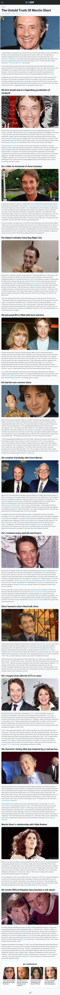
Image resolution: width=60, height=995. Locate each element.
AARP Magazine (12, 378)
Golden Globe (19, 580)
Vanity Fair (26, 132)
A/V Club (29, 956)
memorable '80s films (10, 505)
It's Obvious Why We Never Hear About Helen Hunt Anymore (50, 982)
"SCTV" (33, 713)
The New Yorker (44, 644)
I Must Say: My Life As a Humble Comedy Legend (43, 206)
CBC (9, 600)
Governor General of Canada (39, 592)
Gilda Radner (14, 142)
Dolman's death (9, 376)
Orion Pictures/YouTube (53, 923)
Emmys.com (40, 524)
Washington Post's (10, 146)
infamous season (36, 283)
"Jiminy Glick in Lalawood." (9, 800)
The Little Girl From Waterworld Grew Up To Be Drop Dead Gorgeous (22, 983)
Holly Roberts (6, 13)
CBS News (12, 516)
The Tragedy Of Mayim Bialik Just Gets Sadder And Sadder (9, 982)
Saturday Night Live (15, 63)
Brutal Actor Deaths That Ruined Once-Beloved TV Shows (36, 982)
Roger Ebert (23, 939)
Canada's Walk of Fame (35, 600)
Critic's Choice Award (49, 580)
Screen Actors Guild (29, 580)
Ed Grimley (50, 74)
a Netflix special (24, 520)
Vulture (53, 298)
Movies (3, 6)
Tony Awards (22, 584)
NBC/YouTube (55, 271)
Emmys (43, 572)
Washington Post (44, 650)
